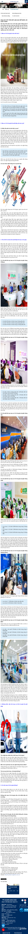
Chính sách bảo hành (5, 13)
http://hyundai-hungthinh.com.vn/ (12, 874)
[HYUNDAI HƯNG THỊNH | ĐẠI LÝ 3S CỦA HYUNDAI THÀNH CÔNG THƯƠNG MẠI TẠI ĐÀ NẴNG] (13, 1)
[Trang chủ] (3, 9)
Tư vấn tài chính (14, 9)
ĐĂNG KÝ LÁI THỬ (6, 933)
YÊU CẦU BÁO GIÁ (18, 933)
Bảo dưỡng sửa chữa (16, 13)
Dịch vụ (7, 9)
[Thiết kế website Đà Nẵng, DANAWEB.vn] (23, 928)
